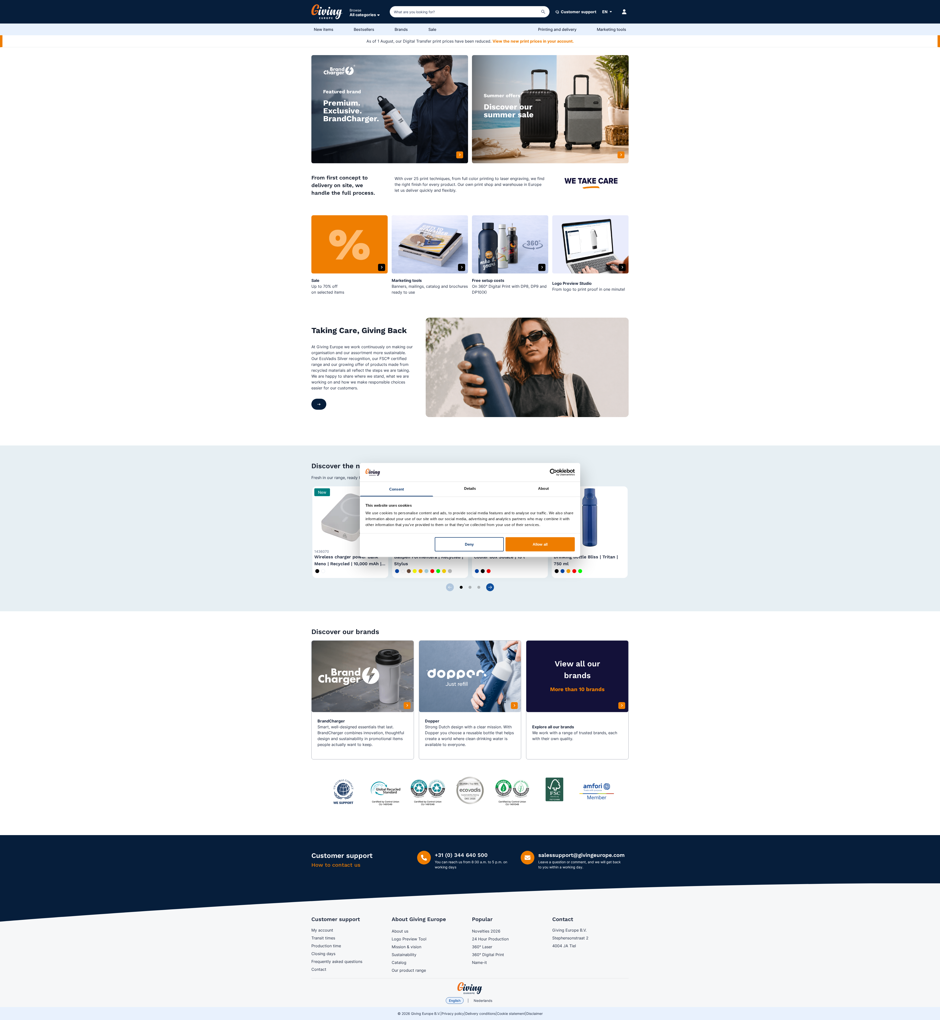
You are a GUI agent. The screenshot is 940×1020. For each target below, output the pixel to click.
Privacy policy (453, 1013)
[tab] (461, 587)
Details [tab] (470, 488)
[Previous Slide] (450, 587)
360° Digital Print (488, 954)
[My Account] (624, 11)
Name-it (479, 962)
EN (605, 11)
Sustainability (404, 954)
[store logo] (470, 988)
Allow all (540, 544)
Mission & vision (406, 946)
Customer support (578, 11)
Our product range (409, 970)
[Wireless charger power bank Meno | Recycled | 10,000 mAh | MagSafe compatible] (350, 517)
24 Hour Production (490, 938)
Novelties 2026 (486, 931)
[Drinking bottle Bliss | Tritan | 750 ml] (590, 517)
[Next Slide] (490, 587)
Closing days (323, 953)
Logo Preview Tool (409, 938)
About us (400, 931)
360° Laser (482, 946)
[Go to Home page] (327, 11)
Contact (318, 969)
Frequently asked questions (336, 961)
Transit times (323, 938)
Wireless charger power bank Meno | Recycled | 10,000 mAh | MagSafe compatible (347, 563)
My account (322, 930)
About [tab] (543, 488)
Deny (469, 544)
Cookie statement (511, 1013)
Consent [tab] (396, 489)
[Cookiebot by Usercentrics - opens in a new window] (553, 472)
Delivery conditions (480, 1013)
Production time (326, 945)
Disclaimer (534, 1013)
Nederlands (483, 1000)
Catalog (399, 962)
